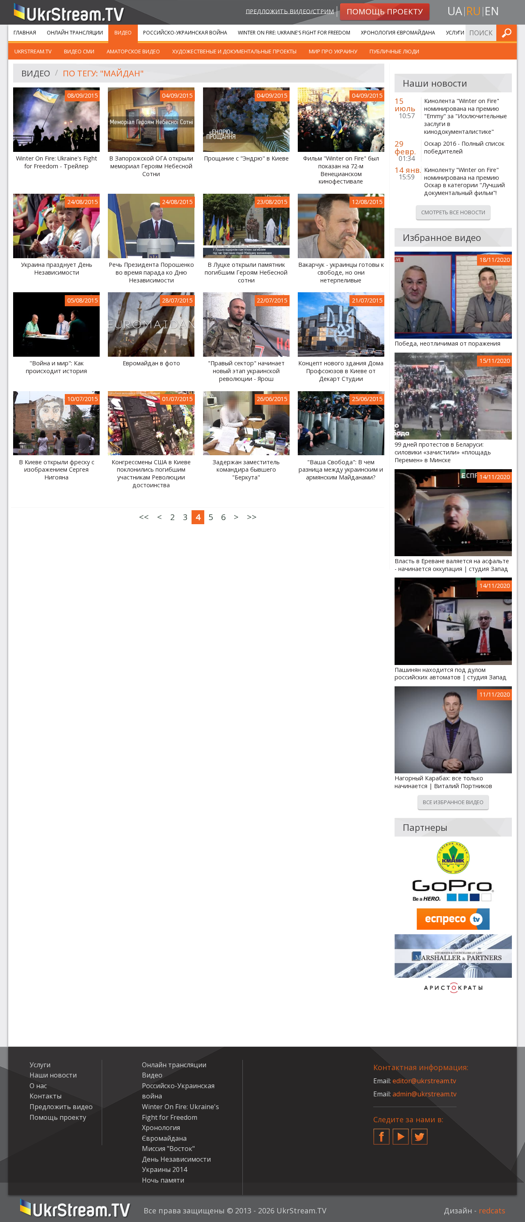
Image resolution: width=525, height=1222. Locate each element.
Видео (123, 32)
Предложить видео (61, 1106)
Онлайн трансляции (75, 32)
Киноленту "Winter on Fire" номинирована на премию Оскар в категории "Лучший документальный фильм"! (464, 181)
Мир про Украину (333, 51)
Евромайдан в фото (151, 363)
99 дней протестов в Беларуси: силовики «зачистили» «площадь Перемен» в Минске (443, 452)
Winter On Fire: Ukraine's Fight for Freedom (294, 32)
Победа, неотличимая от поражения (447, 343)
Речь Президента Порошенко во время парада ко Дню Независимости (151, 272)
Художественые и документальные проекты (234, 51)
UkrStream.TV (33, 51)
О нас (38, 1085)
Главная (25, 32)
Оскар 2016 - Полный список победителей (464, 147)
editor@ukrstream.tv (424, 1080)
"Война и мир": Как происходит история (56, 367)
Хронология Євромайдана (398, 32)
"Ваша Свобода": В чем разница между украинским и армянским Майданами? (341, 470)
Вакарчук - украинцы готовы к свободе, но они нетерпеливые (341, 272)
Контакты (46, 1095)
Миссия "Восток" (168, 1148)
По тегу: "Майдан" (103, 73)
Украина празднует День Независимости (56, 268)
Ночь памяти (163, 1180)
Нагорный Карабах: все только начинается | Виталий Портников (443, 782)
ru (473, 10)
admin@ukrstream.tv (425, 1093)
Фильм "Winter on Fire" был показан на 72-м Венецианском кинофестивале (341, 170)
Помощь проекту (58, 1117)
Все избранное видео (453, 802)
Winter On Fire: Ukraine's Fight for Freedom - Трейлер (56, 162)
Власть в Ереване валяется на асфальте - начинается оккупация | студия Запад (452, 565)
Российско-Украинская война (185, 32)
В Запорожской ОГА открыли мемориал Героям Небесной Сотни (151, 166)
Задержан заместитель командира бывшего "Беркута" (246, 470)
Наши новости (53, 1075)
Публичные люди (394, 51)
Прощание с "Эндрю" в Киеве (246, 158)
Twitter (419, 1133)
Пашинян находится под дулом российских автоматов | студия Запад (451, 673)
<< (144, 517)
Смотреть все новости (453, 212)
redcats (492, 1210)
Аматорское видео (133, 51)
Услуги (455, 32)
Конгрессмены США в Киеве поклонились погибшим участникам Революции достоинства (151, 474)
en (491, 10)
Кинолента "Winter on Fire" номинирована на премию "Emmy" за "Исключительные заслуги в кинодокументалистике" (465, 116)
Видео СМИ (79, 51)
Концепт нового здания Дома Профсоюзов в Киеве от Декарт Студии (340, 371)
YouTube (401, 1133)
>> (252, 517)
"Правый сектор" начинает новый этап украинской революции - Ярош (246, 371)
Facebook (381, 1133)
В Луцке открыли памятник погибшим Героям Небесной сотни (246, 272)
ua (454, 10)
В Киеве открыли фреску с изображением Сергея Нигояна (56, 470)
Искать (508, 32)
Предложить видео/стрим (290, 11)
